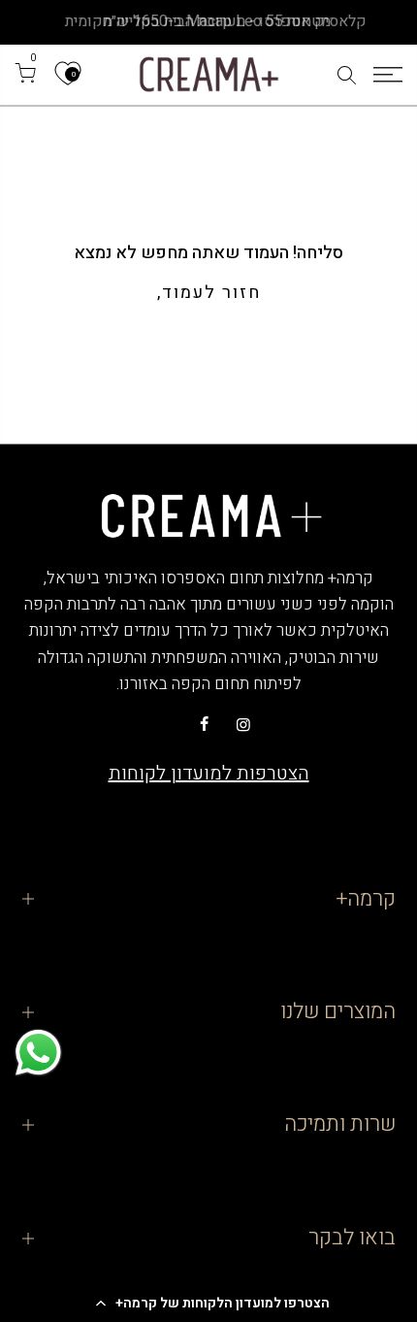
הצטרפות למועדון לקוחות (209, 773)
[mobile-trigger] (387, 74)
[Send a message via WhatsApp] (38, 1052)
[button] (208, 1302)
